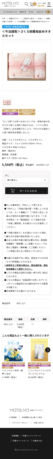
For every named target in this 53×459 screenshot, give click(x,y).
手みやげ (22, 12)
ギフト (31, 12)
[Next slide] (48, 12)
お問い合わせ (38, 423)
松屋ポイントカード (21, 440)
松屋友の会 (37, 440)
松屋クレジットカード (32, 435)
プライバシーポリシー (20, 423)
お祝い (40, 18)
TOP (3, 18)
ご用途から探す (28, 18)
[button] (47, 350)
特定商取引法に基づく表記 (32, 417)
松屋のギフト (14, 18)
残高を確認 (41, 5)
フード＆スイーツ (10, 12)
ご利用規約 (13, 417)
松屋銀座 (15, 435)
